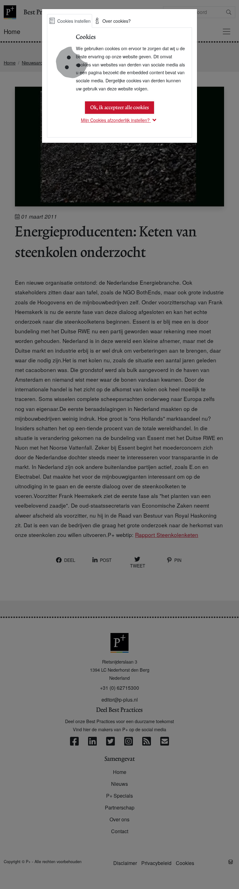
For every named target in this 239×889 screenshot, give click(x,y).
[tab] (69, 21)
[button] (119, 120)
